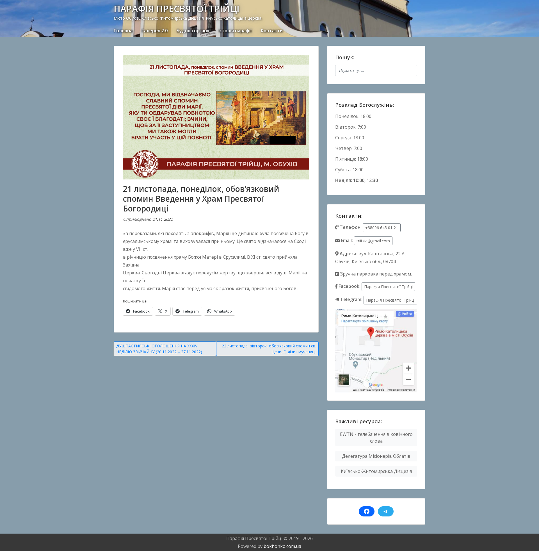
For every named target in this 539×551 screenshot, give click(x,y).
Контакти (272, 31)
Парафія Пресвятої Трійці (388, 286)
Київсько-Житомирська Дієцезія (376, 471)
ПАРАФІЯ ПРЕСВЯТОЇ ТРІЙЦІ (176, 9)
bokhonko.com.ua (282, 546)
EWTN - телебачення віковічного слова (376, 437)
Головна (123, 31)
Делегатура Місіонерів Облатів (376, 456)
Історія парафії (235, 31)
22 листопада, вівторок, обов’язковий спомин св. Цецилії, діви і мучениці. (269, 348)
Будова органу (193, 31)
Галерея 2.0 (154, 31)
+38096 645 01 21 (381, 227)
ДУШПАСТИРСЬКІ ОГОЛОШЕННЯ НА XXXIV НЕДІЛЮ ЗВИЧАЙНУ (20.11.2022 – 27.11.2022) (159, 348)
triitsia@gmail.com (373, 240)
